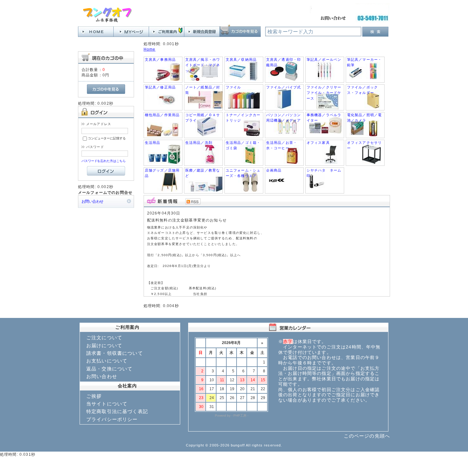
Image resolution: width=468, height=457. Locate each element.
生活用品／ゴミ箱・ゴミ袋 (243, 145)
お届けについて (104, 345)
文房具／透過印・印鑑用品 (283, 62)
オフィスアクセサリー (364, 145)
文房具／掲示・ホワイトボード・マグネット (202, 65)
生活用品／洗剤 (198, 142)
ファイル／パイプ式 (283, 87)
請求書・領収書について (114, 353)
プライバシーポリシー (112, 419)
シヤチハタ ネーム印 (324, 173)
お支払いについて (106, 360)
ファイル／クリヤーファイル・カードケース (324, 92)
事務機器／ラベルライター (324, 117)
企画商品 (274, 170)
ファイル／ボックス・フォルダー (362, 90)
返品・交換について (109, 368)
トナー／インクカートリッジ (243, 117)
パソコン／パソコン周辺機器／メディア (283, 117)
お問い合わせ (92, 201)
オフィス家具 (318, 142)
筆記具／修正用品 (160, 87)
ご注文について (104, 337)
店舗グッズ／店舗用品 (162, 173)
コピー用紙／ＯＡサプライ (202, 117)
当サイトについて (106, 403)
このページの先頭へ (367, 436)
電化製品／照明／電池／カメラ (364, 117)
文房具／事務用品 (160, 59)
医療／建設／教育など (202, 173)
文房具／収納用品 (241, 59)
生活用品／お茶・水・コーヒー (281, 145)
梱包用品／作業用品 (162, 115)
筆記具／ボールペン (324, 59)
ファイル (233, 87)
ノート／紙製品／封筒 (202, 90)
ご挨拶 (94, 396)
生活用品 (152, 142)
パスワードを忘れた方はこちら (104, 161)
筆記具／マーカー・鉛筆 (364, 62)
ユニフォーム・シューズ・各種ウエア (243, 173)
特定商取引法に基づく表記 (117, 411)
